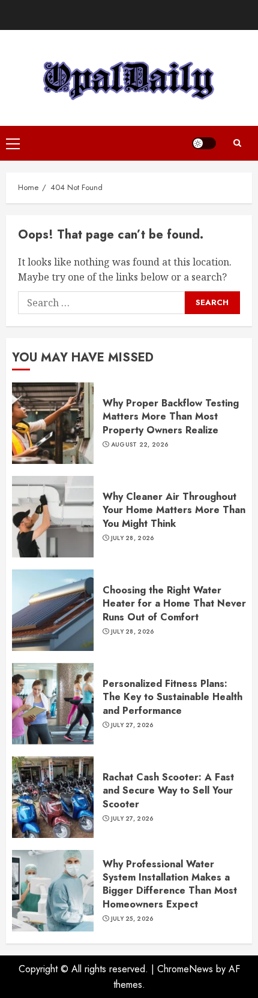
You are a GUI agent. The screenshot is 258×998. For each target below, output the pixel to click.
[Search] (237, 143)
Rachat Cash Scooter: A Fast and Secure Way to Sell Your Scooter (168, 790)
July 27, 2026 (132, 725)
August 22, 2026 (140, 445)
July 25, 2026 (132, 919)
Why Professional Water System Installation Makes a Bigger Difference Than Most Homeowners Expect (170, 884)
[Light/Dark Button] (204, 143)
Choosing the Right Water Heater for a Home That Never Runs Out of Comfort (174, 603)
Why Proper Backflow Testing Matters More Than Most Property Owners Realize (171, 416)
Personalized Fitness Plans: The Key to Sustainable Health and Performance (172, 697)
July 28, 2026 (132, 538)
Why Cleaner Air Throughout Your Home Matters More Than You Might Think (174, 510)
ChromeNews (185, 969)
